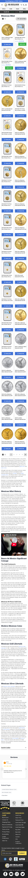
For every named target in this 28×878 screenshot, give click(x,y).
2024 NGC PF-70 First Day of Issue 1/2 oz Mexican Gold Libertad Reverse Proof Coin (7, 204)
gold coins (22, 466)
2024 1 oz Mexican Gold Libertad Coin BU (7, 38)
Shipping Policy (6, 822)
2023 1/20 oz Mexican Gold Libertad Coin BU (7, 442)
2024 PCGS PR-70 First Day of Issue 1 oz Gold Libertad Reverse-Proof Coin (7, 133)
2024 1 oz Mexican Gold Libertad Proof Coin (20, 62)
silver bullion (6, 729)
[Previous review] (2, 769)
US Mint (15, 473)
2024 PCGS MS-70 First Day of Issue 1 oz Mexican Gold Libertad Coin (7, 62)
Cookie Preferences (5, 837)
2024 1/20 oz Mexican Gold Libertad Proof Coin (20, 323)
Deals (17, 9)
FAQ (16, 839)
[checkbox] (3, 19)
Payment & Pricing (7, 827)
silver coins (4, 467)
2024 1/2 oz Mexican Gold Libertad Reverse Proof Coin (20, 181)
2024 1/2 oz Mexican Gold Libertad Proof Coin (20, 157)
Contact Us (5, 819)
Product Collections (18, 842)
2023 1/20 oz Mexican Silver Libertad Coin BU (20, 395)
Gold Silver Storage (20, 822)
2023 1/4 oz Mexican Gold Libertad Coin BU (20, 442)
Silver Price (18, 817)
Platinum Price (19, 820)
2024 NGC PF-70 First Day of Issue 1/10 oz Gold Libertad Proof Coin (7, 300)
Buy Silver (18, 829)
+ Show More (4, 795)
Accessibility (5, 834)
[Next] (25, 454)
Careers (17, 836)
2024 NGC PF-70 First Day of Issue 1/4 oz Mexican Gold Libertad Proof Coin (7, 252)
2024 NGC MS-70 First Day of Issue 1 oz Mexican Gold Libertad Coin (20, 38)
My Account (5, 817)
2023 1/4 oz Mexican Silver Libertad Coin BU (20, 371)
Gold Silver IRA (19, 825)
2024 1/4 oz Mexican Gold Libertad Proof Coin (20, 228)
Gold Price (18, 815)
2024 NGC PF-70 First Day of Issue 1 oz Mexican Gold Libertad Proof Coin (7, 86)
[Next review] (26, 769)
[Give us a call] (24, 5)
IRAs (24, 9)
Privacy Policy (5, 831)
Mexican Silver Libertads (9, 686)
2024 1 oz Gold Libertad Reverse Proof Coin (7, 109)
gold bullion (22, 727)
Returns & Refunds (7, 824)
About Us (17, 834)
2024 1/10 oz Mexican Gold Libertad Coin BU (20, 252)
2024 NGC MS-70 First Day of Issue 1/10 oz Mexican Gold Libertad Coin (7, 276)
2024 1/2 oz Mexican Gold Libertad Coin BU (20, 133)
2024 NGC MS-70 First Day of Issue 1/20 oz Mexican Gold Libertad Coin (7, 323)
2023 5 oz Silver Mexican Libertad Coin (20, 418)
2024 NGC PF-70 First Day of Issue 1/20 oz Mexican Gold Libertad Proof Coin (7, 347)
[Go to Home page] (12, 4)
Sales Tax (4, 840)
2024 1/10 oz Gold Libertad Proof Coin (19, 276)
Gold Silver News (19, 827)
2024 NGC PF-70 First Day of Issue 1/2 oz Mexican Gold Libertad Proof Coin (7, 181)
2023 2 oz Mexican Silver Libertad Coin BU (7, 418)
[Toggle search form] (21, 5)
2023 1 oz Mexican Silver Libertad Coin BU (20, 347)
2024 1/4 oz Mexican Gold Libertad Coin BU (20, 204)
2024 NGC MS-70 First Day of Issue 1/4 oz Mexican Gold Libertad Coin (7, 228)
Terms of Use (5, 829)
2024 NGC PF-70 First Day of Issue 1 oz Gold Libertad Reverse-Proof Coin (20, 109)
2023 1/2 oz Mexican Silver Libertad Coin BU (7, 371)
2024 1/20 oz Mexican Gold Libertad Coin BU (20, 299)
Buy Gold (17, 832)
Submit (22, 853)
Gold (11, 9)
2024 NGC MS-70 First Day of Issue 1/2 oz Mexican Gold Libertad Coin (7, 157)
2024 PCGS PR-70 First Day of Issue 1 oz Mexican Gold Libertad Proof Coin (20, 86)
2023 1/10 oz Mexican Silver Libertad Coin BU (7, 395)
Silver (3, 9)
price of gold (15, 738)
